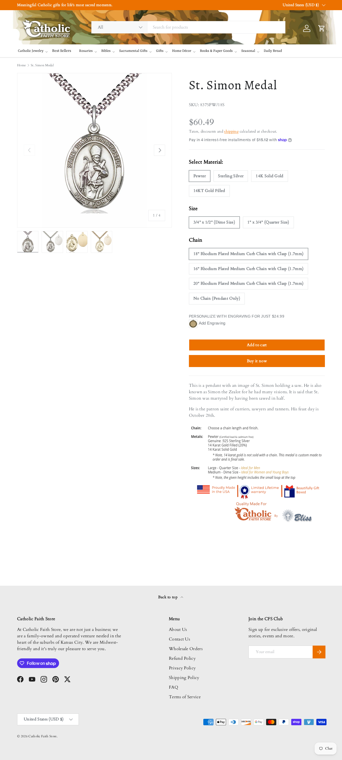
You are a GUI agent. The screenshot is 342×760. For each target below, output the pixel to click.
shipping (231, 131)
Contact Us (179, 639)
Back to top (168, 597)
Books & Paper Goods (216, 51)
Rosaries (86, 51)
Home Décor (181, 51)
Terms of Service (185, 697)
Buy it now (257, 361)
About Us (178, 629)
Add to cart (257, 345)
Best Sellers (61, 51)
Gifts (160, 51)
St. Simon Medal (42, 65)
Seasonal (248, 51)
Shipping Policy (184, 678)
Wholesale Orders (186, 649)
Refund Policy (182, 658)
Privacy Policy (182, 668)
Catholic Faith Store (42, 736)
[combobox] (188, 27)
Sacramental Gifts (133, 51)
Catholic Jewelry (31, 51)
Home (21, 65)
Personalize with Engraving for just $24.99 (236, 316)
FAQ (173, 687)
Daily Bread (273, 51)
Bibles (106, 51)
